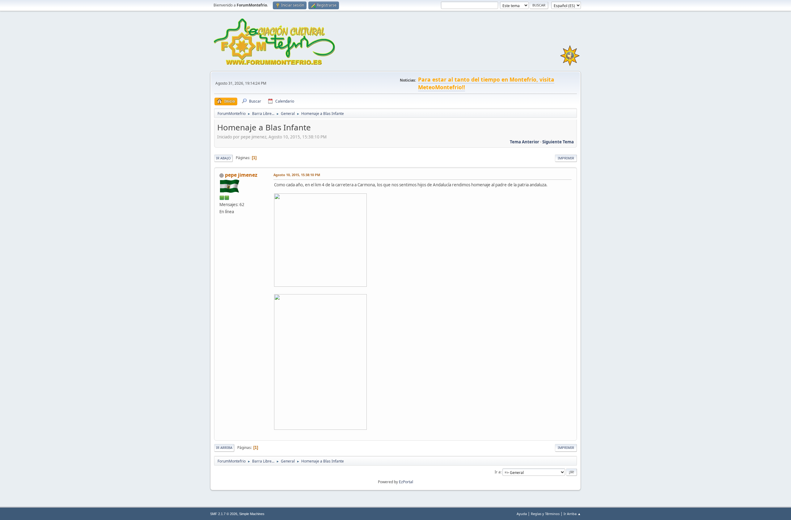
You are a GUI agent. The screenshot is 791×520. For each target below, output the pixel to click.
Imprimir (566, 158)
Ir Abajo (223, 158)
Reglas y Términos (545, 513)
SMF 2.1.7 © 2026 (223, 514)
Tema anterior (524, 142)
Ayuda (522, 513)
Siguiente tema (558, 142)
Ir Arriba (224, 447)
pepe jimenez (241, 174)
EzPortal (406, 481)
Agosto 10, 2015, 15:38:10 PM (296, 174)
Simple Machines (251, 514)
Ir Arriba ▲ (572, 513)
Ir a (498, 472)
